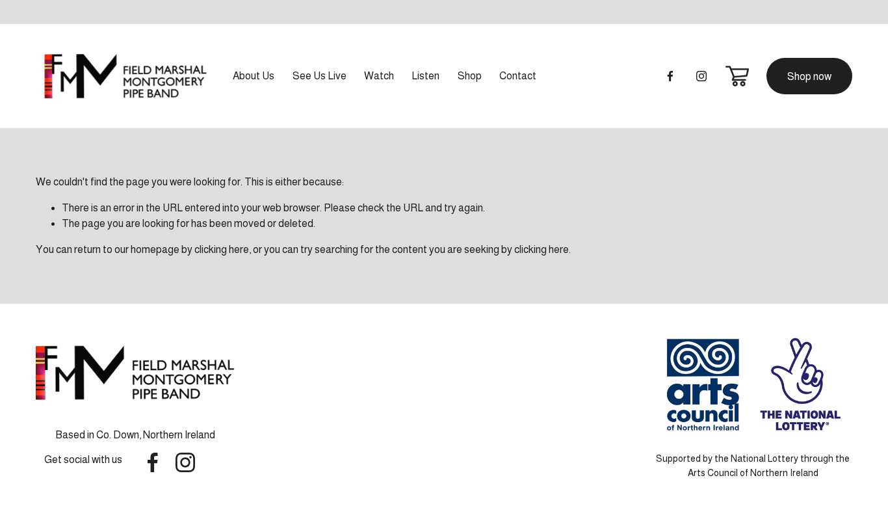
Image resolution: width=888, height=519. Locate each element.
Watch (379, 75)
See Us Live (319, 75)
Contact (517, 75)
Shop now (809, 76)
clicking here (221, 249)
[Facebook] (670, 76)
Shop (470, 75)
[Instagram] (701, 76)
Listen (425, 75)
